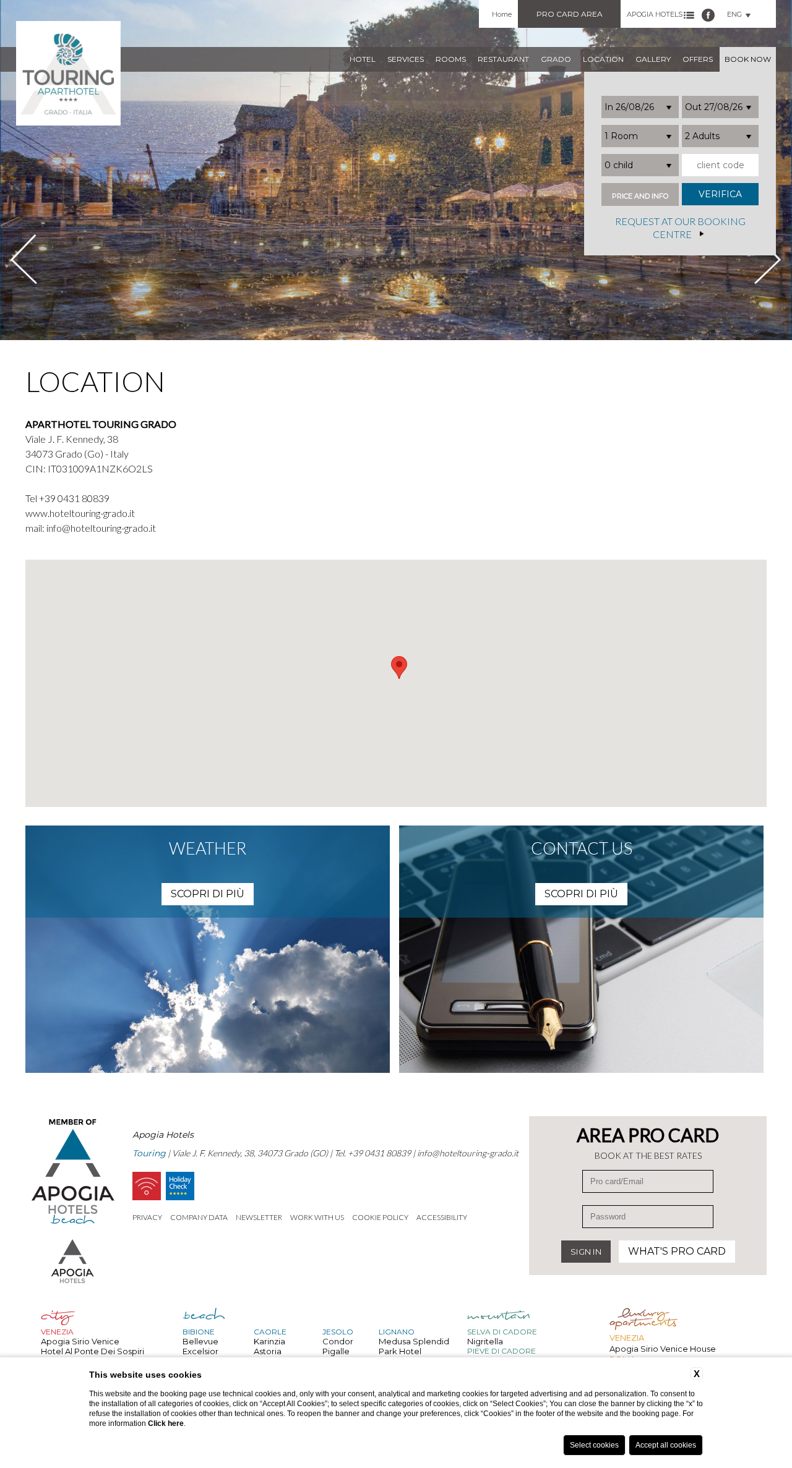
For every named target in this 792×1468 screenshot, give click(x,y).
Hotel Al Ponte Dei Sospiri (92, 1351)
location (603, 59)
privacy (147, 1217)
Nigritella (485, 1341)
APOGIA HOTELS (654, 14)
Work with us (317, 1217)
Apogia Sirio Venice (80, 1341)
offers (697, 59)
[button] (399, 667)
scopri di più (207, 894)
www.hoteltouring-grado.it (80, 513)
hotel (363, 59)
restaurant (503, 59)
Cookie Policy (380, 1217)
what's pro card (677, 1251)
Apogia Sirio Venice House (662, 1349)
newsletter (259, 1217)
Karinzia (269, 1341)
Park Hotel (400, 1351)
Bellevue (200, 1341)
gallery (653, 59)
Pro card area (569, 14)
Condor (337, 1341)
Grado (556, 59)
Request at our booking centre (680, 228)
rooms (451, 59)
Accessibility (441, 1217)
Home (502, 14)
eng (734, 14)
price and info (640, 196)
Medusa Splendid (414, 1341)
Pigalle (336, 1351)
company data (199, 1217)
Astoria (268, 1351)
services (405, 59)
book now (748, 59)
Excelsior (200, 1351)
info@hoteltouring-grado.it (101, 528)
